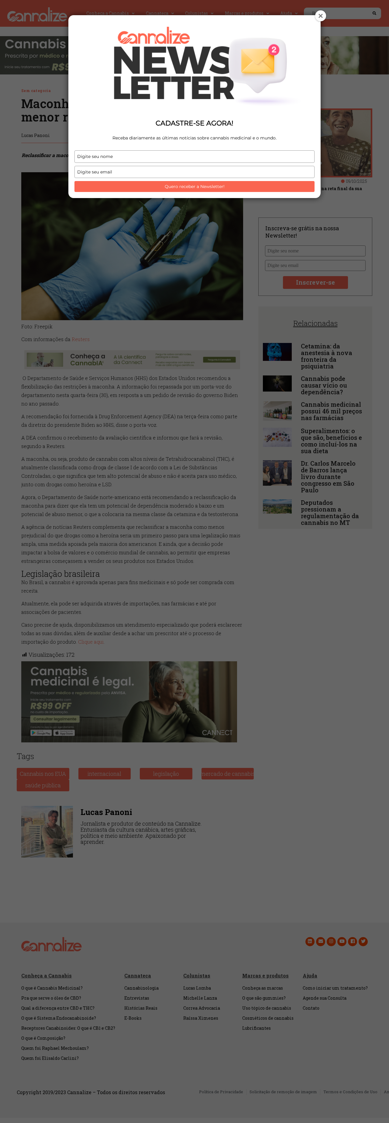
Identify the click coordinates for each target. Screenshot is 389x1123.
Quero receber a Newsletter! (195, 186)
